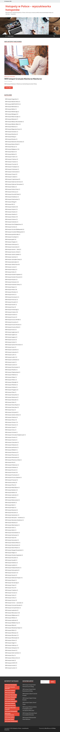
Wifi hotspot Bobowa (10, 126)
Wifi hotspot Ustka (10, 597)
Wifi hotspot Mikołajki (10, 382)
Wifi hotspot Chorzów (10, 164)
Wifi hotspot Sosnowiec (11, 540)
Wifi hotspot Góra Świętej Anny (13, 224)
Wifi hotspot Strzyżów (10, 557)
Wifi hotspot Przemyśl (10, 480)
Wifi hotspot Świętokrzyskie (11, 721)
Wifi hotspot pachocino (11, 447)
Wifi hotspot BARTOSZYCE (12, 104)
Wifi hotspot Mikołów (10, 384)
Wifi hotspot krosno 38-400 (12, 319)
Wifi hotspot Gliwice (10, 216)
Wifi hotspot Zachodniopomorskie (9, 714)
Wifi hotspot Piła (9, 462)
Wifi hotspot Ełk (9, 204)
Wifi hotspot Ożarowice (11, 442)
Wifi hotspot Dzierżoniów (11, 199)
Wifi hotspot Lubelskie (10, 690)
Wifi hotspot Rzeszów (10, 510)
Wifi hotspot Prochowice (11, 475)
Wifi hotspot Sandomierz (11, 515)
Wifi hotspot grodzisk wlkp (12, 234)
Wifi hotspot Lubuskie (9, 692)
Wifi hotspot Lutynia (10, 364)
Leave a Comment (8, 81)
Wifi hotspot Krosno (10, 317)
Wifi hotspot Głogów (10, 242)
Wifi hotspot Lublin (10, 357)
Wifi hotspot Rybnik (10, 502)
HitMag (53, 728)
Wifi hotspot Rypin (10, 507)
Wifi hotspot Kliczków (10, 292)
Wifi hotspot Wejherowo (11, 615)
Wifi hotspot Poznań (10, 472)
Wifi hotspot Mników (10, 387)
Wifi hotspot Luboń (10, 362)
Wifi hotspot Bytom (10, 151)
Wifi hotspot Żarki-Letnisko (12, 653)
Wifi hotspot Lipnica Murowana (13, 344)
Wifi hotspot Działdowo (11, 196)
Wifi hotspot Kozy (9, 307)
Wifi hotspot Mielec (10, 377)
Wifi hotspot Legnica (10, 334)
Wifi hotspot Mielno (10, 379)
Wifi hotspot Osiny (10, 429)
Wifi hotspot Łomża (10, 665)
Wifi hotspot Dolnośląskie (10, 684)
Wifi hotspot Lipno (10, 347)
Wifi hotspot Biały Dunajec (12, 116)
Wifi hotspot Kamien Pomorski (13, 277)
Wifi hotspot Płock (10, 485)
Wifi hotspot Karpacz (10, 279)
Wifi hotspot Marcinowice (11, 367)
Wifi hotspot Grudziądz (11, 237)
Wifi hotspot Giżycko (10, 211)
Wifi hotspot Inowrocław (11, 247)
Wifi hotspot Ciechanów (11, 169)
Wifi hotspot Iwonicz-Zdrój (12, 252)
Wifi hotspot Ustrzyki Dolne (12, 607)
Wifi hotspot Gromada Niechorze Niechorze (23, 79)
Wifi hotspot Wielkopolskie (11, 711)
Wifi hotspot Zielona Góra (11, 658)
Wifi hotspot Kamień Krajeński (13, 274)
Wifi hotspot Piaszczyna (11, 455)
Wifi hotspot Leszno (10, 339)
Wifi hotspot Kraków (10, 312)
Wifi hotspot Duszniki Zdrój (12, 194)
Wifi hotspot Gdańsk (10, 206)
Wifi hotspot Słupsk (10, 580)
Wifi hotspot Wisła (10, 625)
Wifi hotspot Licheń (10, 342)
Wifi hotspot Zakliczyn (10, 645)
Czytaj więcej (8, 87)
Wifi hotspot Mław (10, 392)
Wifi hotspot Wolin (10, 630)
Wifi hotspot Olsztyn (10, 422)
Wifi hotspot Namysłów (11, 394)
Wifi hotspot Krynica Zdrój (12, 327)
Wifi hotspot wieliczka (10, 620)
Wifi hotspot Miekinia (10, 374)
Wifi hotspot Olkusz (10, 419)
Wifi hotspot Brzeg (10, 136)
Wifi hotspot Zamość (10, 650)
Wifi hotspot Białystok (10, 119)
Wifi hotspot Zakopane (11, 647)
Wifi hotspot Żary (9, 655)
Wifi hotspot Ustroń (10, 600)
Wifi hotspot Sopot (10, 537)
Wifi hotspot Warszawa (11, 612)
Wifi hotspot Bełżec (10, 109)
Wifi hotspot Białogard (11, 114)
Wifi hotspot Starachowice (11, 545)
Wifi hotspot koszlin (10, 304)
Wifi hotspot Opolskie (9, 699)
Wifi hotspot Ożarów (10, 440)
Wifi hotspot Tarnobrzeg (11, 582)
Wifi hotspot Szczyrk (10, 575)
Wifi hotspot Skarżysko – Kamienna (14, 517)
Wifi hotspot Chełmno (10, 159)
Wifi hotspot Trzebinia (10, 590)
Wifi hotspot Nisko (10, 402)
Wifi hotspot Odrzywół (11, 412)
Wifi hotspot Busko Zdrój (11, 144)
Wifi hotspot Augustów (11, 99)
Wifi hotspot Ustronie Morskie (13, 605)
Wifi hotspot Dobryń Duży (11, 189)
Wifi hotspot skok (9, 527)
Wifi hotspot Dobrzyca (11, 191)
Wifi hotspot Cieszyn (10, 174)
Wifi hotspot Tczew (10, 585)
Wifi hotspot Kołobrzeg (11, 309)
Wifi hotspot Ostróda (10, 432)
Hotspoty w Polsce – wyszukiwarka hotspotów (28, 8)
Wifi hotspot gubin (10, 239)
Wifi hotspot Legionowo (11, 332)
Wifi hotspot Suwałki (10, 560)
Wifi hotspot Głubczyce (11, 244)
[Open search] (54, 36)
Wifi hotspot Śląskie (9, 719)
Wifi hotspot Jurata (10, 267)
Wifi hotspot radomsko (11, 495)
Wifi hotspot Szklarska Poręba (12, 577)
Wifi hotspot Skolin (10, 530)
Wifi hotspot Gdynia (10, 209)
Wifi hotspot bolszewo (10, 131)
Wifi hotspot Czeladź (10, 176)
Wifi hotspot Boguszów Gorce (12, 129)
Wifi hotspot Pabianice (11, 445)
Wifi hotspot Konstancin (11, 297)
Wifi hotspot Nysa (9, 409)
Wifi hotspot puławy (10, 482)
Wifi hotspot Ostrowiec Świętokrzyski (14, 435)
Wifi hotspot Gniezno (10, 219)
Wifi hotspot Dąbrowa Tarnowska (13, 184)
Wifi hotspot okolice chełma (12, 414)
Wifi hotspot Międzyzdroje (12, 372)
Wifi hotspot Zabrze (10, 640)
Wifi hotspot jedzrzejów (11, 262)
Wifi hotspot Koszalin (10, 302)
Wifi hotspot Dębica (10, 186)
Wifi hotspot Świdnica (10, 562)
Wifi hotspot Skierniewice (11, 525)
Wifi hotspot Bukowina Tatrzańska (13, 141)
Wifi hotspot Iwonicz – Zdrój (12, 249)
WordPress (47, 728)
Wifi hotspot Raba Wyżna (11, 487)
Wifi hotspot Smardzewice (11, 532)
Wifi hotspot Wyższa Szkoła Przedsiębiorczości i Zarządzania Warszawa (30, 708)
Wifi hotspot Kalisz (10, 272)
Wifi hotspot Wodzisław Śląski (12, 627)
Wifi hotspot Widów (10, 617)
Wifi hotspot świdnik (10, 565)
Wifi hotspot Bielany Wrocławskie (13, 121)
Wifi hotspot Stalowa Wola (12, 542)
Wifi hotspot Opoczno (10, 424)
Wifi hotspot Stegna (10, 552)
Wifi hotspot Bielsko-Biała (11, 124)
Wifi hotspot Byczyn (10, 146)
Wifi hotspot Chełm (10, 156)
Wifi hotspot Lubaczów (11, 352)
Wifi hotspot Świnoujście (11, 570)
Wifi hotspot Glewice (10, 214)
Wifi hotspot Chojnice (10, 161)
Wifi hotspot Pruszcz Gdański (12, 477)
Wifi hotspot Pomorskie (10, 705)
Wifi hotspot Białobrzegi (11, 111)
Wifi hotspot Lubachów (11, 349)
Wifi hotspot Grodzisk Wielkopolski (14, 232)
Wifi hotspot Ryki (9, 505)
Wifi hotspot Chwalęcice (11, 166)
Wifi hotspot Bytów (10, 154)
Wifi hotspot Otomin (10, 437)
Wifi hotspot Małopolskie (10, 697)
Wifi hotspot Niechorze (9, 76)
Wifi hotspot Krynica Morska (12, 324)
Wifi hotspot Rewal (10, 497)
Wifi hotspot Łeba (9, 660)
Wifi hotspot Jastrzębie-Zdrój (12, 259)
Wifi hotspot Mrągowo (11, 389)
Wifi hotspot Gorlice (10, 227)
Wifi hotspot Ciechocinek (11, 171)
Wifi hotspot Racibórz (10, 490)
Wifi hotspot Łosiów (10, 668)
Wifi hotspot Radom (10, 492)
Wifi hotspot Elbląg (10, 201)
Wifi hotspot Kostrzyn (10, 299)
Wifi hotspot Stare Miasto (11, 547)
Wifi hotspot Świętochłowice (12, 567)
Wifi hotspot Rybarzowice (11, 500)
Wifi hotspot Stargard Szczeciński (13, 550)
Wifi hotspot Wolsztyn (11, 632)
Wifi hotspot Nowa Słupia (11, 404)
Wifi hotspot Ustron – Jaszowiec (13, 602)
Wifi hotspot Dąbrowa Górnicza (13, 181)
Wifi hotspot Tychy (10, 595)
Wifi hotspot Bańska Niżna (12, 101)
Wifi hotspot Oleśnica (10, 417)
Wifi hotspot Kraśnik (10, 314)
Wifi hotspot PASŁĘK (10, 450)
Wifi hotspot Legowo (10, 337)
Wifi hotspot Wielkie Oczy (11, 622)
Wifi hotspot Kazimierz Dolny (12, 284)
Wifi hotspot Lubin (10, 354)
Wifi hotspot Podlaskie (10, 703)
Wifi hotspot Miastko (10, 369)
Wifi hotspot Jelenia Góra (11, 264)
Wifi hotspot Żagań (10, 642)
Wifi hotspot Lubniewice (11, 359)
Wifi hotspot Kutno (10, 329)
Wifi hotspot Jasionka (10, 257)
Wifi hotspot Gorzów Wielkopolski (14, 229)
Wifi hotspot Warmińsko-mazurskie (10, 708)
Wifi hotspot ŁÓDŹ (10, 663)
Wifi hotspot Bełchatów (11, 106)
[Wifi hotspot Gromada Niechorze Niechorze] (30, 60)
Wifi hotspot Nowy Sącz (11, 407)
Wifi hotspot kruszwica (11, 322)
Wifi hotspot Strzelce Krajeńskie (13, 555)
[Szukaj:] (48, 682)
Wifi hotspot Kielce (10, 289)
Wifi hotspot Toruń (10, 587)
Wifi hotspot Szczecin (10, 572)
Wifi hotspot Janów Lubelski (12, 254)
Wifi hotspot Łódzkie (9, 717)
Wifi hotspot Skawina (10, 522)
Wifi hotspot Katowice (10, 282)
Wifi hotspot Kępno (10, 287)
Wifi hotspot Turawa (10, 592)
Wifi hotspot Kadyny (10, 269)
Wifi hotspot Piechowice (11, 457)
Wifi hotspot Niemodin (11, 399)
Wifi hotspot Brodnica (10, 134)
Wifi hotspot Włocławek (11, 637)
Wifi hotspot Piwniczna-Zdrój (12, 460)
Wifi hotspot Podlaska (10, 467)
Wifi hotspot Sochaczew (11, 535)
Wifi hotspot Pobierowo (11, 465)
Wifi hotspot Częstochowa (12, 179)
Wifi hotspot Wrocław (10, 635)
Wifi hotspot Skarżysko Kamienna (13, 520)
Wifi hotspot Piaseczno (11, 452)
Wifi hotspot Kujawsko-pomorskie (10, 687)
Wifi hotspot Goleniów (11, 222)
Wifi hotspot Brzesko (10, 139)
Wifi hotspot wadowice (11, 610)
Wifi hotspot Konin (10, 294)
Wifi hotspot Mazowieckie (10, 694)
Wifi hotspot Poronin (10, 470)
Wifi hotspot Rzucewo (10, 512)
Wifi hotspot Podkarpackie (10, 701)
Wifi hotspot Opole (10, 427)
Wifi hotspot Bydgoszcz (11, 149)
